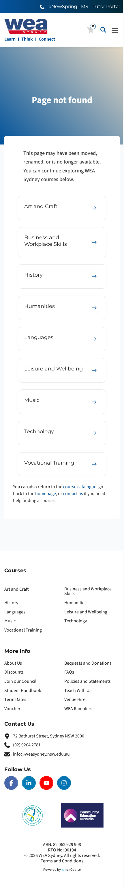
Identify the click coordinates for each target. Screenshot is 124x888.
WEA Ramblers (78, 708)
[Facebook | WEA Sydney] (11, 783)
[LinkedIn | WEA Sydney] (29, 783)
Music (10, 621)
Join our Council (20, 681)
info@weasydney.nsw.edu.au (41, 754)
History (11, 602)
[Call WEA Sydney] (42, 6)
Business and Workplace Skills (88, 591)
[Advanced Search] (103, 30)
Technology (75, 621)
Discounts (14, 672)
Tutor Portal (106, 6)
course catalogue (79, 487)
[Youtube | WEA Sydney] (46, 783)
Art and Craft (16, 589)
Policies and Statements (87, 681)
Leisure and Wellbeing (85, 612)
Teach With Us (77, 690)
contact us (73, 493)
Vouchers (13, 708)
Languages (14, 612)
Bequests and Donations (88, 663)
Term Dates (15, 699)
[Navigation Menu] (115, 30)
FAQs (69, 672)
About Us (13, 663)
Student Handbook (22, 690)
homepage (45, 493)
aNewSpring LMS (68, 6)
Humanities (75, 602)
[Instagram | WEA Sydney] (64, 783)
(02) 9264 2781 (27, 745)
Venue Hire (74, 699)
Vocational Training (23, 630)
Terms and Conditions (62, 861)
